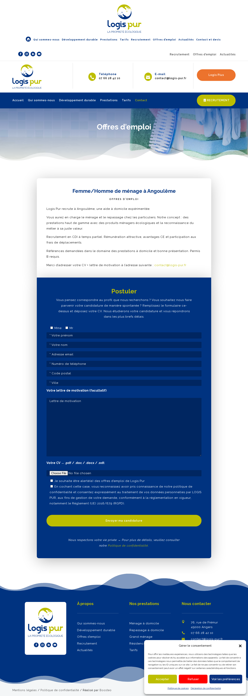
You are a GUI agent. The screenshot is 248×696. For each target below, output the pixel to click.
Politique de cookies (178, 688)
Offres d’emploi (89, 637)
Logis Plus (216, 74)
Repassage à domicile (146, 630)
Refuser (193, 679)
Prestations (109, 100)
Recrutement (179, 54)
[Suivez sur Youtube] (39, 54)
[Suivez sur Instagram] (26, 54)
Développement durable (77, 100)
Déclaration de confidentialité (206, 688)
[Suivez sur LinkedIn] (33, 54)
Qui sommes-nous (41, 100)
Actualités (228, 54)
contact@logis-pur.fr (170, 265)
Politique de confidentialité (128, 545)
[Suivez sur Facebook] (20, 54)
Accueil (18, 100)
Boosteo (106, 690)
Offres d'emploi (204, 54)
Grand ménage (140, 637)
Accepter (162, 679)
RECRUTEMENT (218, 100)
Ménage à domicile (144, 623)
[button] (240, 646)
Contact (141, 100)
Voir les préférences (226, 679)
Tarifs (126, 100)
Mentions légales (24, 690)
